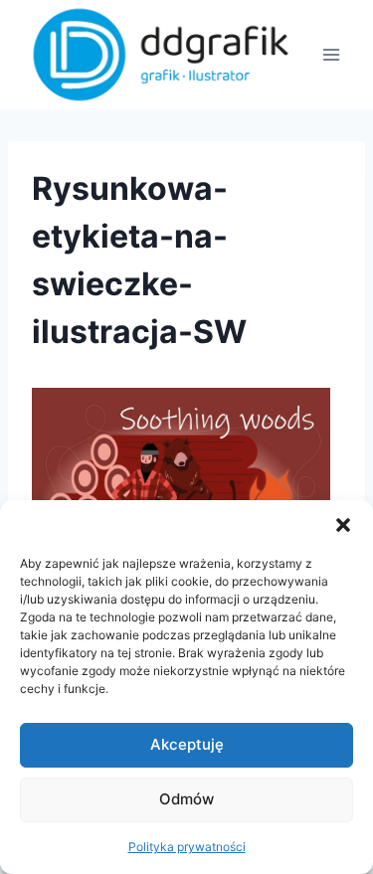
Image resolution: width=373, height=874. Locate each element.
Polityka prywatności (187, 846)
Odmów (186, 798)
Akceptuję (187, 744)
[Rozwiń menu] (330, 54)
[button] (343, 525)
